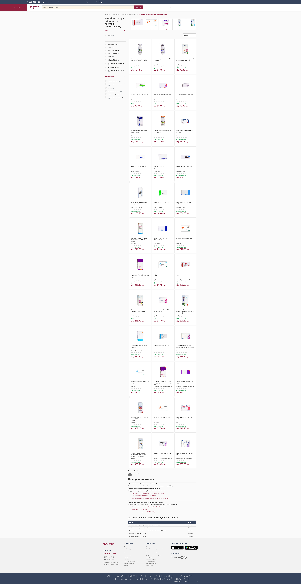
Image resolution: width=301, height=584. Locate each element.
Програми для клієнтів (48, 2)
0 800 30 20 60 (33, 2)
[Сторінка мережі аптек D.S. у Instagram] (175, 557)
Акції (95, 2)
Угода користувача (129, 563)
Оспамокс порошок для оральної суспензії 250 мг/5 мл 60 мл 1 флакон (150, 498)
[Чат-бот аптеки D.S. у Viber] (185, 557)
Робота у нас (60, 2)
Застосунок (149, 557)
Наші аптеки (77, 2)
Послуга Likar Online (151, 563)
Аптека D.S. (107, 14)
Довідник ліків (149, 565)
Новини (126, 551)
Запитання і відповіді (151, 559)
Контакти (126, 559)
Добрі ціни (102, 2)
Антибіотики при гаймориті (129, 14)
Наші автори (127, 557)
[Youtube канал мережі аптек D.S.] (179, 557)
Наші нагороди (128, 549)
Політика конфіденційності (131, 561)
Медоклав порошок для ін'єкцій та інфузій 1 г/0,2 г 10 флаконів (149, 506)
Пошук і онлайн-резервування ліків (155, 549)
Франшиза (68, 2)
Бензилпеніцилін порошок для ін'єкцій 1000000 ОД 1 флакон (148, 493)
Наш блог (148, 546)
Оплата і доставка (87, 2)
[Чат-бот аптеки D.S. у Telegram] (182, 557)
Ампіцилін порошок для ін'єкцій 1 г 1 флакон (144, 495)
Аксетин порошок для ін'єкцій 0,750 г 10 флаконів (145, 512)
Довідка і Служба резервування (154, 555)
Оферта (126, 565)
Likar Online (110, 2)
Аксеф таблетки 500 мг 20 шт (140, 509)
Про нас (126, 546)
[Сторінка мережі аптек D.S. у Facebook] (172, 557)
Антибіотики (116, 14)
